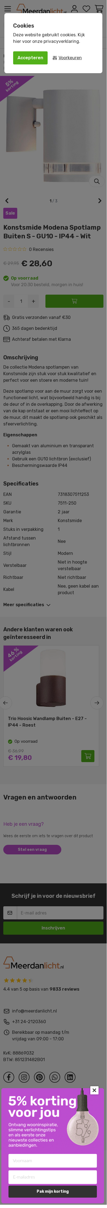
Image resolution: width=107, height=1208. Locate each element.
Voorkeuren (70, 57)
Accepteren (30, 57)
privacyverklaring (61, 41)
